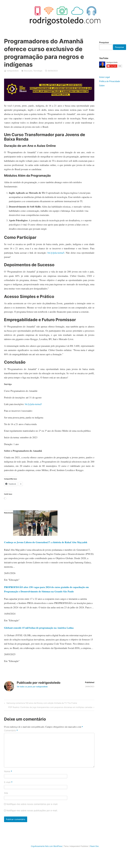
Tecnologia (37, 71)
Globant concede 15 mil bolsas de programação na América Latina (39, 627)
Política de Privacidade (109, 81)
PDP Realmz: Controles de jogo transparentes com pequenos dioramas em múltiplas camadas (50, 707)
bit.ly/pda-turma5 (55, 252)
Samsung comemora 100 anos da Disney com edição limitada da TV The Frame (41, 703)
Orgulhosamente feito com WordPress (46, 846)
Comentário (11, 730)
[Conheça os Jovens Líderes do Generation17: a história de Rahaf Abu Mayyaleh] (35, 534)
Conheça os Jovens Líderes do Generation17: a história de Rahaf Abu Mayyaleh (45, 542)
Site (6, 793)
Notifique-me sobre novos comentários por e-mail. (32, 804)
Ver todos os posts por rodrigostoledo (32, 687)
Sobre (102, 85)
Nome (8, 771)
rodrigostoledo (13, 71)
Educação (28, 71)
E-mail (8, 782)
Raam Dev (94, 846)
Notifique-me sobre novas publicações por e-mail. (32, 810)
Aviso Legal (104, 77)
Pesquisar (104, 42)
